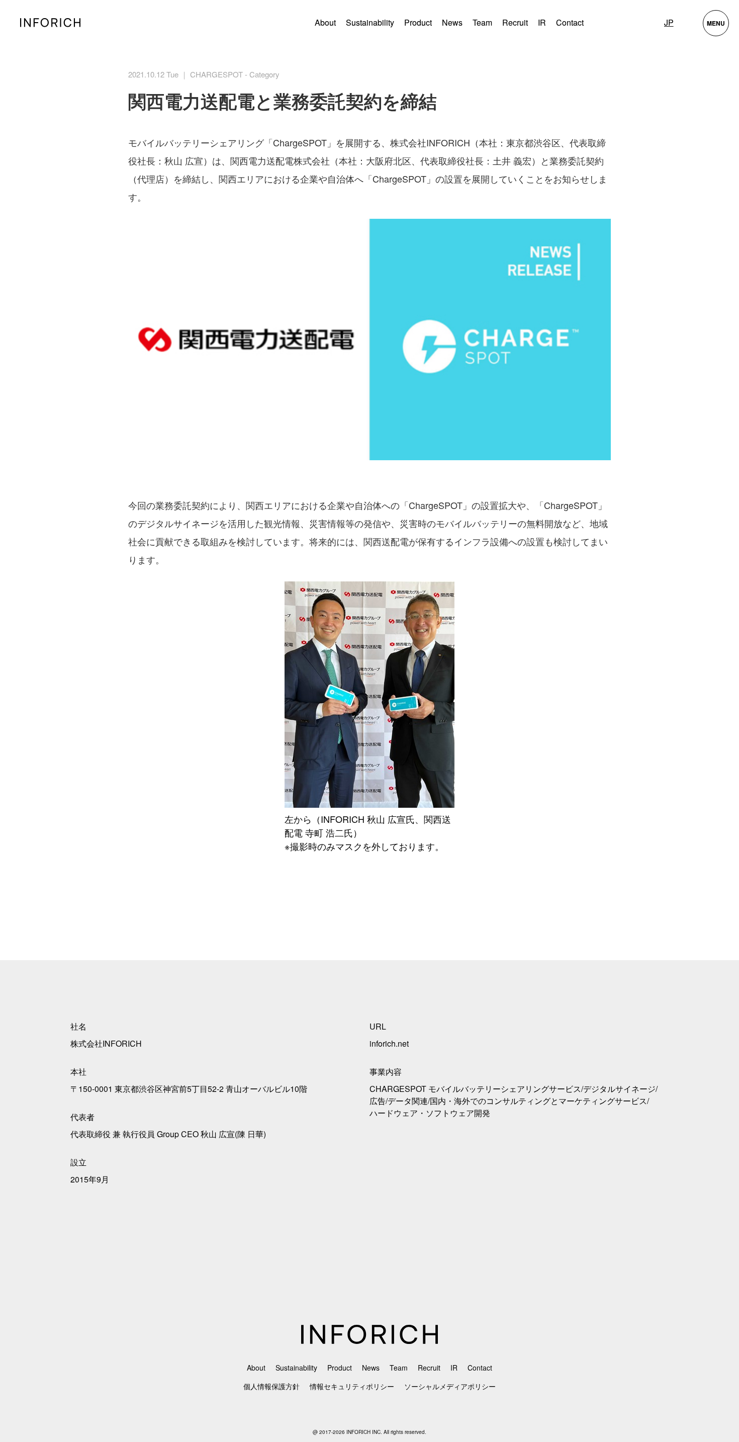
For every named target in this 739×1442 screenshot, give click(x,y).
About (325, 22)
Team (482, 22)
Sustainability (370, 22)
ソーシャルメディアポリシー (450, 1386)
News (452, 22)
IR (542, 22)
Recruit (515, 22)
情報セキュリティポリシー (352, 1386)
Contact (570, 22)
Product (339, 1368)
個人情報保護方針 (271, 1386)
